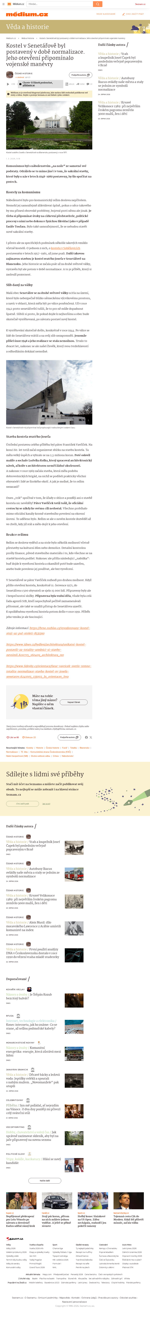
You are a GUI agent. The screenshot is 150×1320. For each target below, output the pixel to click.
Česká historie (24, 73)
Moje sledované (106, 14)
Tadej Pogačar (35, 1260)
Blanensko (84, 748)
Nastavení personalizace (74, 1302)
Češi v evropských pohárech (110, 1274)
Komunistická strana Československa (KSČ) (50, 752)
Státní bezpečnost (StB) (17, 756)
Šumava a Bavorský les (109, 1256)
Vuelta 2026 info (36, 1248)
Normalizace (12, 752)
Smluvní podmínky (48, 1297)
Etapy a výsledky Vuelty (39, 1252)
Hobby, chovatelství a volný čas (27, 1132)
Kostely (29, 748)
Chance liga (58, 1248)
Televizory (105, 1283)
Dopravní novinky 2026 (132, 1256)
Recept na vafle (82, 1264)
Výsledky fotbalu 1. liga (62, 1252)
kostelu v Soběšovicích (65, 248)
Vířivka (127, 1278)
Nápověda (64, 1297)
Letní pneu (82, 1283)
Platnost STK (127, 1267)
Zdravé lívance (82, 1256)
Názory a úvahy (16, 994)
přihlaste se (29, 85)
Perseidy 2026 (77, 1274)
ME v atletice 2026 (60, 1260)
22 (91, 84)
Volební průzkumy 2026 (16, 1252)
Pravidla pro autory (108, 1297)
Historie (39, 748)
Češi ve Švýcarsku (106, 1260)
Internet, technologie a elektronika (30, 1021)
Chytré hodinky (118, 1283)
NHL (55, 1267)
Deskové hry (94, 1283)
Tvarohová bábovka (84, 1260)
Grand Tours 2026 (37, 1267)
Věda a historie (108, 54)
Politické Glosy (15, 1154)
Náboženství (67, 756)
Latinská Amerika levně (109, 1264)
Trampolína (61, 1278)
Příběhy (11, 1105)
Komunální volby (13, 1267)
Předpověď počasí (61, 1274)
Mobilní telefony (36, 1283)
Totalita (73, 748)
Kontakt (75, 1297)
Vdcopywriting (15, 1127)
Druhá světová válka (40, 756)
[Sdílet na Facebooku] (86, 737)
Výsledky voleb (12, 1256)
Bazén (35, 1278)
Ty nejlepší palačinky (84, 1248)
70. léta (24, 752)
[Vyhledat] (97, 4)
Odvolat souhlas (128, 1297)
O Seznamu (30, 1297)
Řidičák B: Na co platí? (132, 1260)
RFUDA (10, 1016)
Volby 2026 (10, 1248)
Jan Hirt (32, 1256)
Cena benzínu (91, 1274)
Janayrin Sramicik (17, 1070)
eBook (71, 84)
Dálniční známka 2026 (132, 1252)
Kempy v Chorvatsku (108, 1248)
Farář (64, 748)
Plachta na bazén (46, 1278)
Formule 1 (57, 1264)
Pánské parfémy (133, 1283)
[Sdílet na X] (90, 737)
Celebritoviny (14, 1100)
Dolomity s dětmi (106, 1267)
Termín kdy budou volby (16, 1260)
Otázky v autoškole (130, 1264)
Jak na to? (46, 804)
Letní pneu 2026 (129, 1248)
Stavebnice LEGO (51, 1283)
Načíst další (45, 1181)
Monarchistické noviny (20, 1043)
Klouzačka (82, 1278)
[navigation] (3, 4)
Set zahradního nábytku (99, 1278)
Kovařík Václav (15, 989)
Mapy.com (47, 1274)
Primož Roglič (35, 1264)
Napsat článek (74, 702)
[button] (49, 125)
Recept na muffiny (84, 1252)
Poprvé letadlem (106, 1252)
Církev (56, 756)
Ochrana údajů (89, 1297)
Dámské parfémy (68, 1283)
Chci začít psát (135, 14)
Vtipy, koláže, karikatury (23, 1159)
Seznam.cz (140, 4)
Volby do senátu (13, 1264)
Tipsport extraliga (60, 1256)
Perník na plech (83, 1267)
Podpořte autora (78, 75)
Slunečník (72, 1278)
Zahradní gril (116, 1278)
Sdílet (82, 84)
